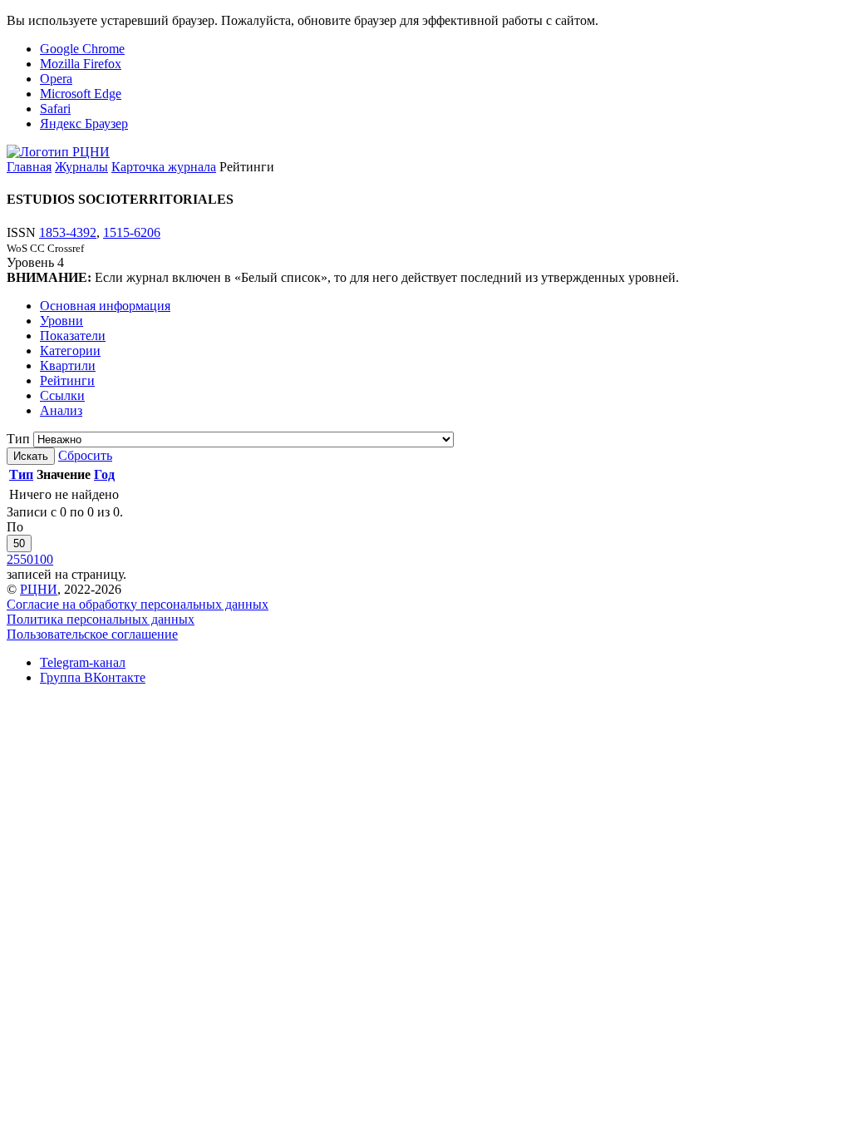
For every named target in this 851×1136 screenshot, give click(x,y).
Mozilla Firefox (80, 64)
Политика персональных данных (100, 619)
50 (19, 543)
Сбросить (85, 455)
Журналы (81, 167)
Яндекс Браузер (84, 123)
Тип (18, 439)
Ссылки (62, 395)
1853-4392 (67, 232)
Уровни (61, 321)
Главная (29, 167)
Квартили (68, 365)
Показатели (73, 335)
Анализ (61, 410)
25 (13, 559)
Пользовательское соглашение (92, 634)
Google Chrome (82, 49)
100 (43, 559)
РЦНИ (38, 589)
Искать (30, 456)
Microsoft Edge (80, 93)
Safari (55, 108)
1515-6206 (131, 232)
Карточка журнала (163, 167)
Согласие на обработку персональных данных (137, 604)
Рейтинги (67, 380)
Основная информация (105, 306)
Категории (70, 350)
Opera (56, 79)
